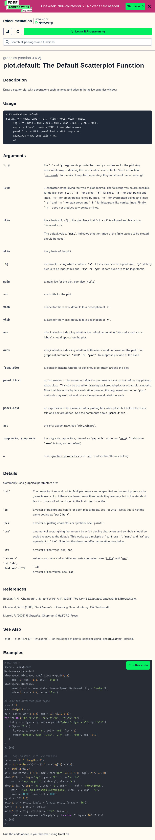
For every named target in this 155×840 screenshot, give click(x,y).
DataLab (63, 834)
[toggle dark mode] (7, 31)
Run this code (138, 665)
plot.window (86, 425)
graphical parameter (57, 355)
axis (123, 438)
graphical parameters (65, 456)
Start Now (133, 6)
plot (68, 192)
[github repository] (18, 31)
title (90, 281)
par (89, 456)
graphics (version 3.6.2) (22, 58)
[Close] (149, 6)
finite (120, 233)
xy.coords (51, 175)
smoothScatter (112, 639)
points (112, 509)
